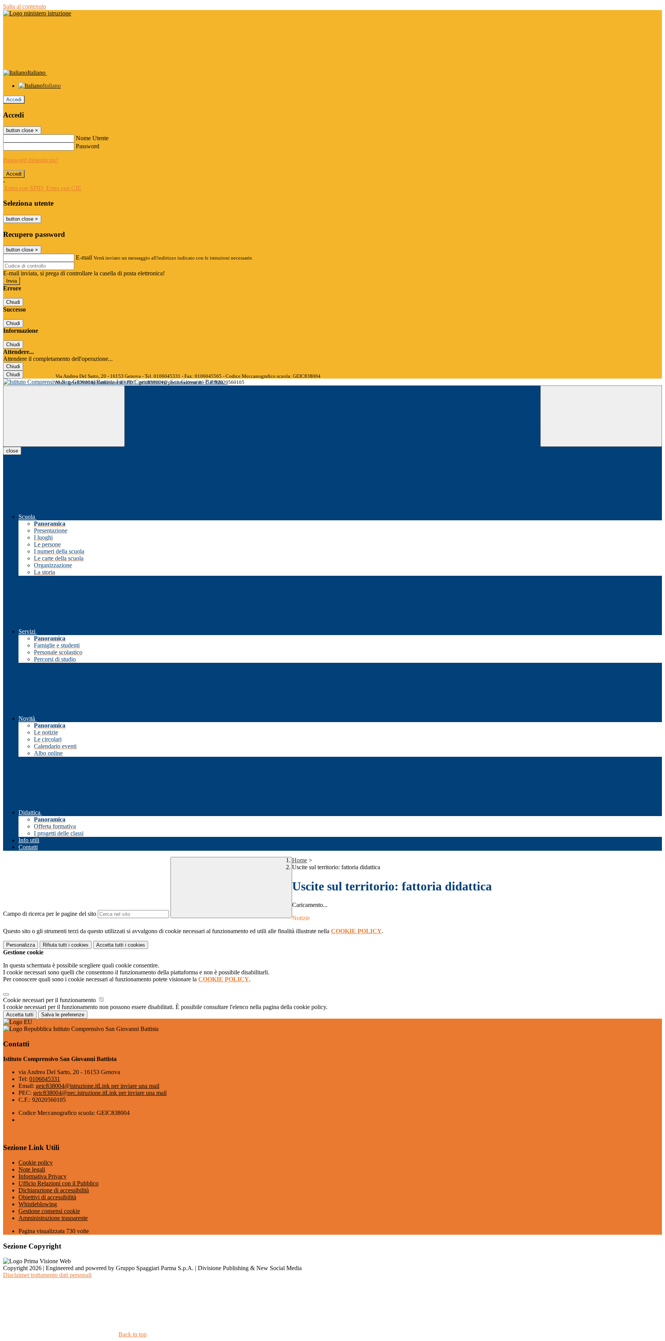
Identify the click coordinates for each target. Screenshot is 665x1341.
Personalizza (20, 945)
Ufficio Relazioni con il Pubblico (58, 1183)
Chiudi (13, 302)
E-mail (84, 257)
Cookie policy (35, 1162)
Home (299, 860)
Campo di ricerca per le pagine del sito (49, 913)
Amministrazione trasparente (53, 1218)
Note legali (31, 1169)
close (12, 451)
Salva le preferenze (62, 1014)
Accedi (14, 99)
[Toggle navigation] (64, 416)
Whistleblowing (37, 1204)
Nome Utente (92, 138)
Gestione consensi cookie (49, 1211)
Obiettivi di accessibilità (47, 1197)
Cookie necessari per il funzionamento (50, 1000)
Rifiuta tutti (66, 945)
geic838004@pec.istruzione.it (100, 1093)
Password (87, 146)
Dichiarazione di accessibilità (53, 1190)
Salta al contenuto (24, 6)
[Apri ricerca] (601, 416)
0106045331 (44, 1079)
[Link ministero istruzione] (37, 13)
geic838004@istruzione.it (97, 1086)
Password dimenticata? (30, 160)
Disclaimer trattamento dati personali (47, 1275)
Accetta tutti (120, 945)
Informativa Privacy (42, 1176)
